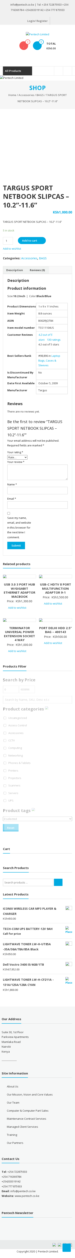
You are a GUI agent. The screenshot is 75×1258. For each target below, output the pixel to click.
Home (12, 95)
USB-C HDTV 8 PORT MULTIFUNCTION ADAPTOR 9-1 (55, 588)
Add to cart (29, 240)
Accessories (26, 95)
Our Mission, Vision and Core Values (30, 1094)
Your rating (15, 452)
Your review (15, 462)
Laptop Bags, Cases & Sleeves (49, 360)
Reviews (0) (37, 270)
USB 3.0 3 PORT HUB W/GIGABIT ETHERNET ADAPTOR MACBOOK (19, 590)
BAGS (40, 95)
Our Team (13, 1102)
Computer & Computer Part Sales (28, 1110)
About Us (12, 1086)
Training (12, 1135)
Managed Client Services (22, 1127)
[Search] (58, 882)
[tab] (14, 270)
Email (11, 498)
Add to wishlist (12, 248)
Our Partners (15, 1143)
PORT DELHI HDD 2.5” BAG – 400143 (55, 630)
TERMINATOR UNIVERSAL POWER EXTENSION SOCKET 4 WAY (19, 634)
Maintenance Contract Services (26, 1118)
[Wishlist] (23, 45)
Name (12, 484)
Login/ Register (37, 21)
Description (14, 270)
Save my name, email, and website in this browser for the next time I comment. (19, 527)
